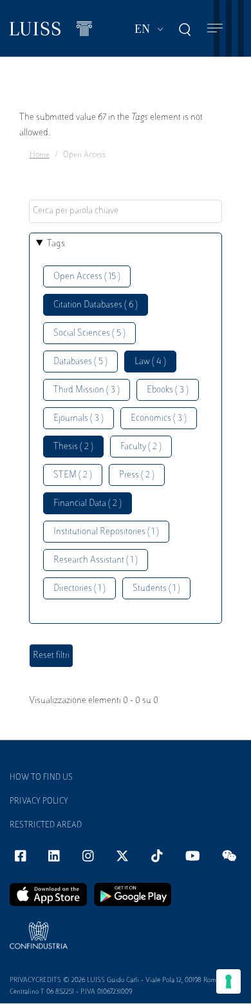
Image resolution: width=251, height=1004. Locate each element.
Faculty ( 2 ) (141, 447)
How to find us (41, 778)
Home (40, 155)
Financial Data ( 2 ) (87, 503)
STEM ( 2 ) (72, 475)
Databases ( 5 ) (80, 362)
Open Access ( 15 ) (86, 277)
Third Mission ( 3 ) (86, 390)
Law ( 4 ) (150, 362)
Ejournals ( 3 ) (78, 418)
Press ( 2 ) (136, 475)
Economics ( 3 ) (159, 418)
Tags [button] (56, 244)
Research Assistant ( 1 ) (95, 560)
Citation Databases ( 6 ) (95, 305)
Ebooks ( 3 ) (168, 390)
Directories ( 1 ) (79, 589)
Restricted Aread (46, 825)
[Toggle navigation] (215, 29)
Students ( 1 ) (156, 589)
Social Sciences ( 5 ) (89, 333)
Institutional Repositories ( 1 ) (106, 532)
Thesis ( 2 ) (73, 447)
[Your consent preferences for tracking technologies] (228, 981)
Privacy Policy (39, 802)
